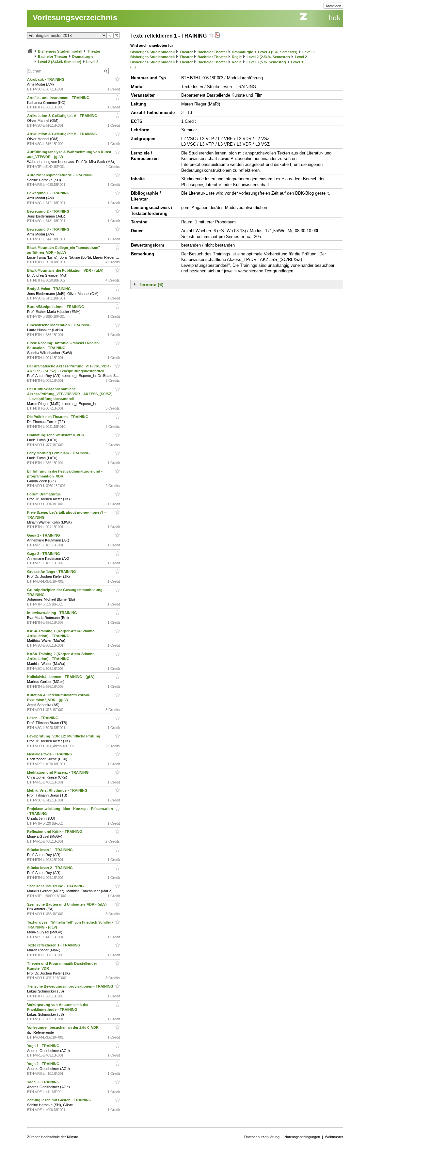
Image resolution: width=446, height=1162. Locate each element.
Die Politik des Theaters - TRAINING (58, 417)
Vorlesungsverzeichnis (75, 17)
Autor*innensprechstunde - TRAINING (60, 175)
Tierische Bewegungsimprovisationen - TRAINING (70, 986)
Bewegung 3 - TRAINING (49, 229)
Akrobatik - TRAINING (46, 79)
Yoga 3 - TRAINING (43, 1082)
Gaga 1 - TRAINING (44, 535)
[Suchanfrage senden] (106, 71)
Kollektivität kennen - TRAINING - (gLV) (61, 677)
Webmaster (334, 1137)
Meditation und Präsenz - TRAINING (58, 772)
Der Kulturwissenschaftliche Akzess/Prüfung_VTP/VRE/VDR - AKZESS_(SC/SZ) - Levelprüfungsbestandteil (70, 394)
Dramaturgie (82, 56)
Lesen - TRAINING (43, 718)
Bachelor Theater (52, 56)
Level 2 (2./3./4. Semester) (59, 62)
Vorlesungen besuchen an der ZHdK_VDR (63, 1027)
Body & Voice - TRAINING (49, 289)
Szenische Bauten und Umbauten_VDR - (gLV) (67, 904)
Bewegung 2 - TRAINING (49, 211)
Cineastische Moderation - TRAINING (59, 325)
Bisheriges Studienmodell (60, 51)
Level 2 (92, 62)
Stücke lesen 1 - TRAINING (50, 850)
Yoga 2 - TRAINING (43, 1064)
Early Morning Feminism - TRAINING (59, 453)
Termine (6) (151, 284)
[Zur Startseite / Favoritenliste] (30, 51)
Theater (93, 51)
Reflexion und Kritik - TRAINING (55, 831)
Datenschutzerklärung (261, 1137)
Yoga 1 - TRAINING (43, 1046)
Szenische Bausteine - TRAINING (56, 886)
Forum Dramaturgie (44, 494)
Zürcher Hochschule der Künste (52, 1137)
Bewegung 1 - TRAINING (49, 193)
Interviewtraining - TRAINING (52, 613)
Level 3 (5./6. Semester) (277, 52)
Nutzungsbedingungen (302, 1137)
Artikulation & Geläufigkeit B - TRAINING (62, 134)
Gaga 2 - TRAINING (44, 554)
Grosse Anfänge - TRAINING (52, 571)
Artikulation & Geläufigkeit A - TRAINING (62, 116)
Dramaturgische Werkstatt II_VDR (56, 435)
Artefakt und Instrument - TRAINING (58, 98)
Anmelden (333, 6)
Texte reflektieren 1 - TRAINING (54, 945)
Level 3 (308, 52)
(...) (133, 67)
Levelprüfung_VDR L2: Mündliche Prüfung (64, 736)
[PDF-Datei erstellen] (217, 36)
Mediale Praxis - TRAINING (50, 754)
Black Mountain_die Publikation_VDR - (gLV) (65, 270)
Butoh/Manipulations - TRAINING (56, 307)
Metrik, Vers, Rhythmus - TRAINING (57, 790)
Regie (237, 57)
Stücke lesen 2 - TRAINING (50, 868)
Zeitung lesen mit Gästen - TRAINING (59, 1100)
